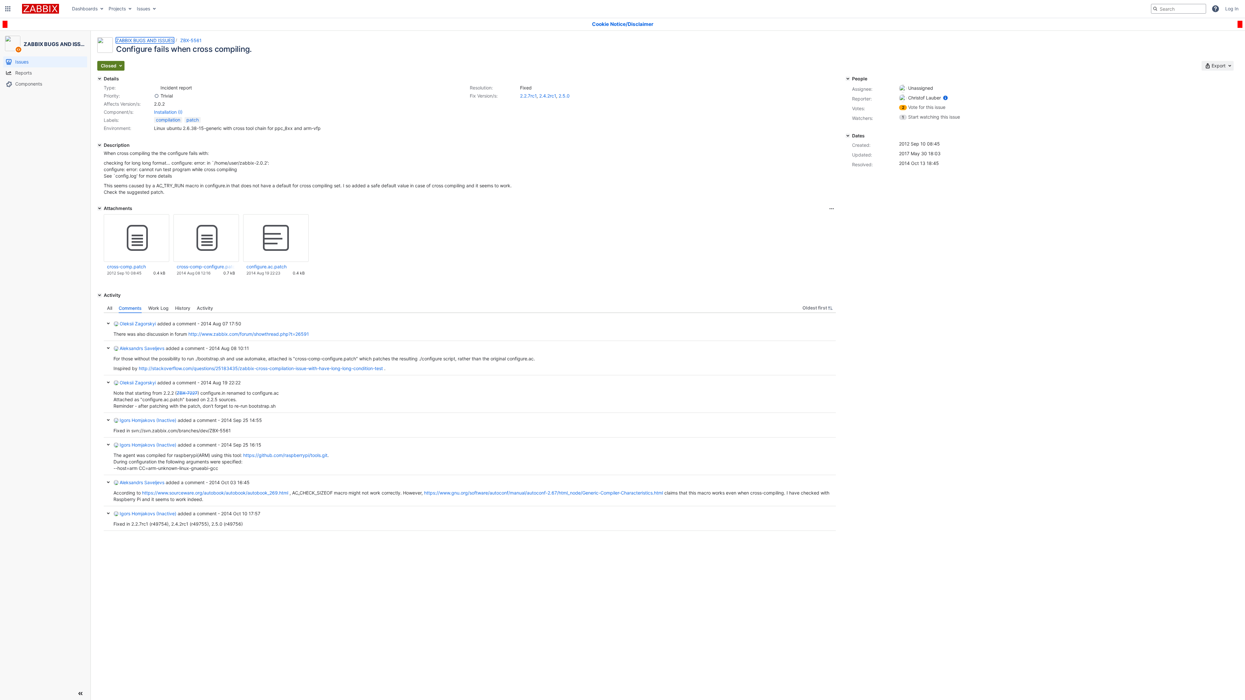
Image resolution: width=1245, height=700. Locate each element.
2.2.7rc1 (528, 96)
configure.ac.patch (266, 266)
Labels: (111, 120)
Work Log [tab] (158, 308)
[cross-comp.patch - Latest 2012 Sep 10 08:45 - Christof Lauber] (136, 238)
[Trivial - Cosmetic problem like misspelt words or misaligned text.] (156, 96)
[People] (848, 78)
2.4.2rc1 (547, 96)
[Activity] (99, 295)
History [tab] (182, 308)
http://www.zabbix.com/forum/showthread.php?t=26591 (248, 334)
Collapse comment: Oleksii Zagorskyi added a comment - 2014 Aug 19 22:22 (108, 382)
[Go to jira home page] (40, 8)
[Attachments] (99, 208)
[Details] (99, 78)
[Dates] (848, 136)
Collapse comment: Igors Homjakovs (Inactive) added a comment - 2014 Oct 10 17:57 (108, 513)
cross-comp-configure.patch (206, 266)
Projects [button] (117, 8)
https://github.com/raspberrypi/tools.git (285, 455)
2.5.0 (564, 96)
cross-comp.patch (126, 266)
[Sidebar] (80, 693)
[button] (7, 8)
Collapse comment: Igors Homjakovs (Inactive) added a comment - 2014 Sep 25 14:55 (108, 420)
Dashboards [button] (85, 8)
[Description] (99, 145)
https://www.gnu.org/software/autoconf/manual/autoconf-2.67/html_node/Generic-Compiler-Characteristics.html (543, 493)
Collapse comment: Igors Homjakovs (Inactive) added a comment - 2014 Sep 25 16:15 (108, 444)
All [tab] (109, 308)
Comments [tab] (130, 308)
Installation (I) (168, 112)
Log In (1232, 8)
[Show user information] (945, 97)
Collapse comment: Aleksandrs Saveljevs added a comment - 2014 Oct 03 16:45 (108, 482)
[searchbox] (1178, 8)
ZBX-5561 (191, 40)
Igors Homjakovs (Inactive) (148, 420)
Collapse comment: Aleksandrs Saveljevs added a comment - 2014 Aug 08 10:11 (108, 348)
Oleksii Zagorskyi (138, 323)
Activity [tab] (205, 308)
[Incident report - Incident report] (156, 87)
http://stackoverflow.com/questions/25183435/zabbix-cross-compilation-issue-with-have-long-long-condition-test (261, 368)
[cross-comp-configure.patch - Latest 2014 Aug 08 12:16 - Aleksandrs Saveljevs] (206, 238)
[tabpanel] (470, 422)
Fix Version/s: (484, 96)
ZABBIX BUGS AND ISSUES (145, 40)
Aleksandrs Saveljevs (142, 348)
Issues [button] (143, 8)
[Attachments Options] (831, 209)
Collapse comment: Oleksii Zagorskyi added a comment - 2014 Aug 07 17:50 (108, 323)
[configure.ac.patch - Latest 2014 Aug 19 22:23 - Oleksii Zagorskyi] (276, 238)
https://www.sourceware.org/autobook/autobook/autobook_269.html (215, 493)
